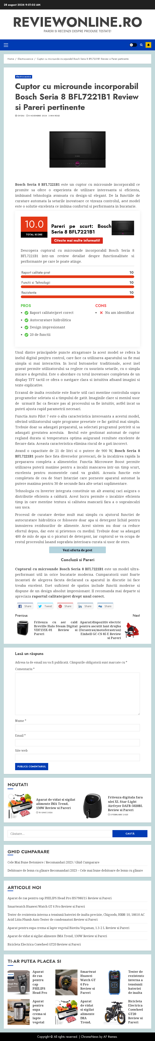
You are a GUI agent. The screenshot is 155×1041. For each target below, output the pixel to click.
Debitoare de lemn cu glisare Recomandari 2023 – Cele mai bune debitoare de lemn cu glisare (75, 870)
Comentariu (25, 669)
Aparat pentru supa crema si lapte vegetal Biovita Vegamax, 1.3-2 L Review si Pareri (68, 928)
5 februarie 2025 (119, 814)
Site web (21, 750)
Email (20, 735)
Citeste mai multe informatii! (77, 240)
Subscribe (148, 45)
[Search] (141, 45)
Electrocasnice (23, 76)
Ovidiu (21, 115)
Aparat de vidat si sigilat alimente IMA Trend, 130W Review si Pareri (55, 803)
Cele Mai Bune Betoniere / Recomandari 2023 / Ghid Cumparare (53, 862)
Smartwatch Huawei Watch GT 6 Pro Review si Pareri (46, 906)
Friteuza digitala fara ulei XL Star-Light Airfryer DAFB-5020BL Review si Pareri (125, 803)
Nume (20, 721)
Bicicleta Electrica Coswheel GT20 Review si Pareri (44, 944)
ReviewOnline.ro (77, 22)
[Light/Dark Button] (133, 45)
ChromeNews (89, 1037)
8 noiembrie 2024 (38, 115)
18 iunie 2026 (46, 812)
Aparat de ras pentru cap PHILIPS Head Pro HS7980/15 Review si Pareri (60, 898)
